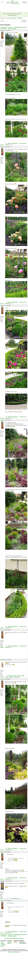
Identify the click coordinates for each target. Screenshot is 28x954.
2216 (11, 28)
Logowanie (24, 2)
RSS (16, 942)
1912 (3, 28)
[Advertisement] (14, 8)
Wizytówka (17, 677)
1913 (6, 28)
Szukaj (23, 21)
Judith (2, 659)
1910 (26, 27)
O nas (2, 942)
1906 (17, 27)
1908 (21, 27)
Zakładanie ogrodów (9, 942)
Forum (7, 18)
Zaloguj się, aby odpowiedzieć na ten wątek (14, 938)
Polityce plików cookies (15, 952)
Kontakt (2, 946)
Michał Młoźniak (23, 943)
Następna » (14, 28)
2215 (9, 28)
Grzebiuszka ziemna (16, 898)
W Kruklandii (19, 18)
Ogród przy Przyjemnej (13, 143)
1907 (19, 27)
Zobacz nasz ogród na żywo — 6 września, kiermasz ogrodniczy (12, 14)
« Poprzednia (3, 27)
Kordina (2, 881)
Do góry (2, 144)
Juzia (2, 30)
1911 (1, 28)
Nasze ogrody (13, 18)
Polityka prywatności (3, 944)
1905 (15, 27)
